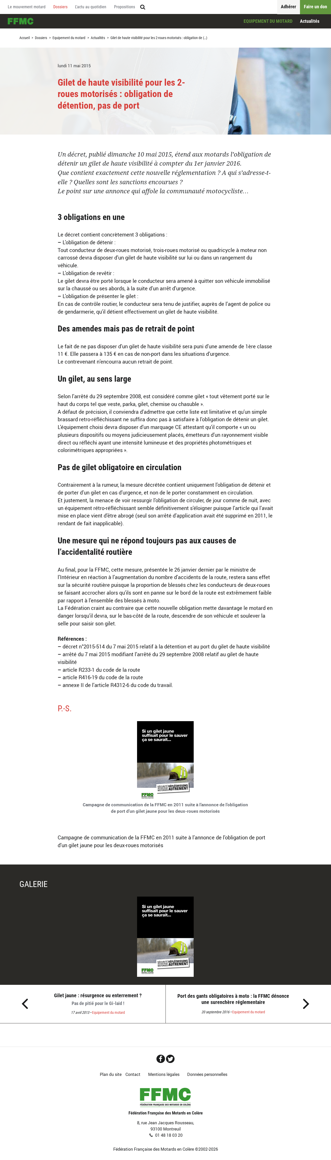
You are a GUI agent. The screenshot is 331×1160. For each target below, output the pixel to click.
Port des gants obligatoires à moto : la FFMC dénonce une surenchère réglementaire (233, 999)
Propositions (124, 6)
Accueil (20, 21)
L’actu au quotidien (90, 6)
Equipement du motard (268, 21)
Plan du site (111, 1074)
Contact (132, 1074)
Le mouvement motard (27, 6)
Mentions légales (163, 1074)
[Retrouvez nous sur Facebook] (160, 1059)
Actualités (309, 21)
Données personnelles (207, 1074)
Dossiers (60, 6)
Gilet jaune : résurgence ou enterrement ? (98, 999)
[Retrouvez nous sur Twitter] (170, 1059)
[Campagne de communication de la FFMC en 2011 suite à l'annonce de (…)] (165, 937)
